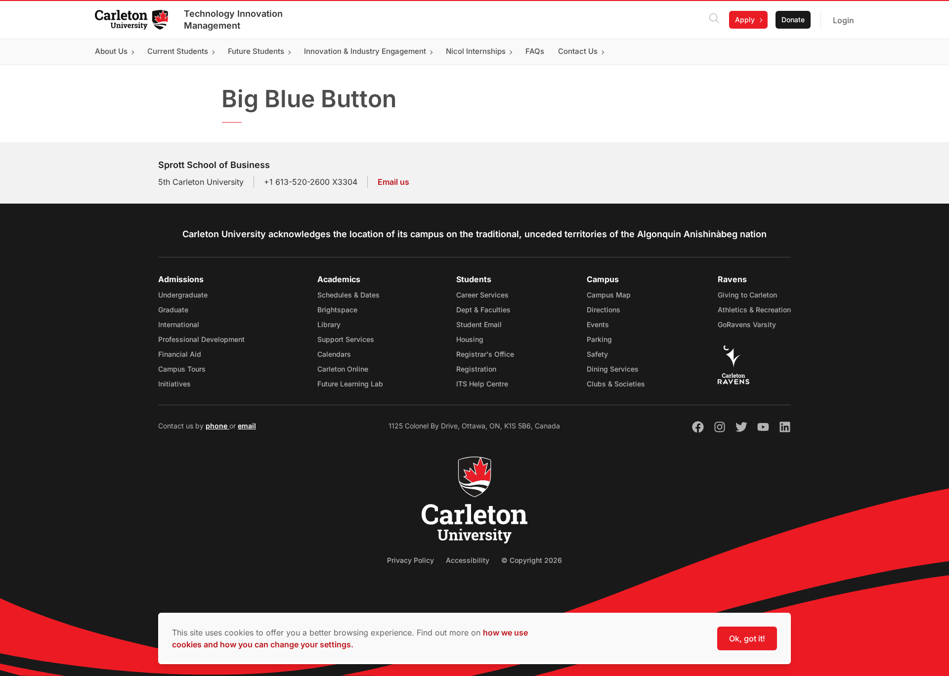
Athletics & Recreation (754, 309)
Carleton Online (342, 369)
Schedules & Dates (348, 295)
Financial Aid (179, 354)
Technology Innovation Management (233, 19)
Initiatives (174, 384)
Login (843, 20)
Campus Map (609, 295)
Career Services (482, 295)
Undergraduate (183, 295)
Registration (476, 369)
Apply (745, 19)
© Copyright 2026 (531, 560)
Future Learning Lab (350, 384)
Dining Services (613, 369)
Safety (597, 354)
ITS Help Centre (482, 384)
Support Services (345, 339)
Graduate (173, 309)
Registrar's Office (485, 354)
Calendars (334, 354)
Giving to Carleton (747, 295)
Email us (393, 182)
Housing (469, 339)
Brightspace (337, 309)
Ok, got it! (747, 638)
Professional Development (201, 339)
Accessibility (467, 560)
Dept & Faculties (483, 309)
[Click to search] (714, 19)
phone (217, 426)
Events (598, 324)
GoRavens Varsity (747, 324)
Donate (793, 19)
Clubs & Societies (616, 384)
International (178, 324)
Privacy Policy (410, 560)
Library (329, 324)
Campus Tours (182, 369)
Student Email (479, 324)
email (247, 426)
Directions (603, 309)
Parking (599, 339)
